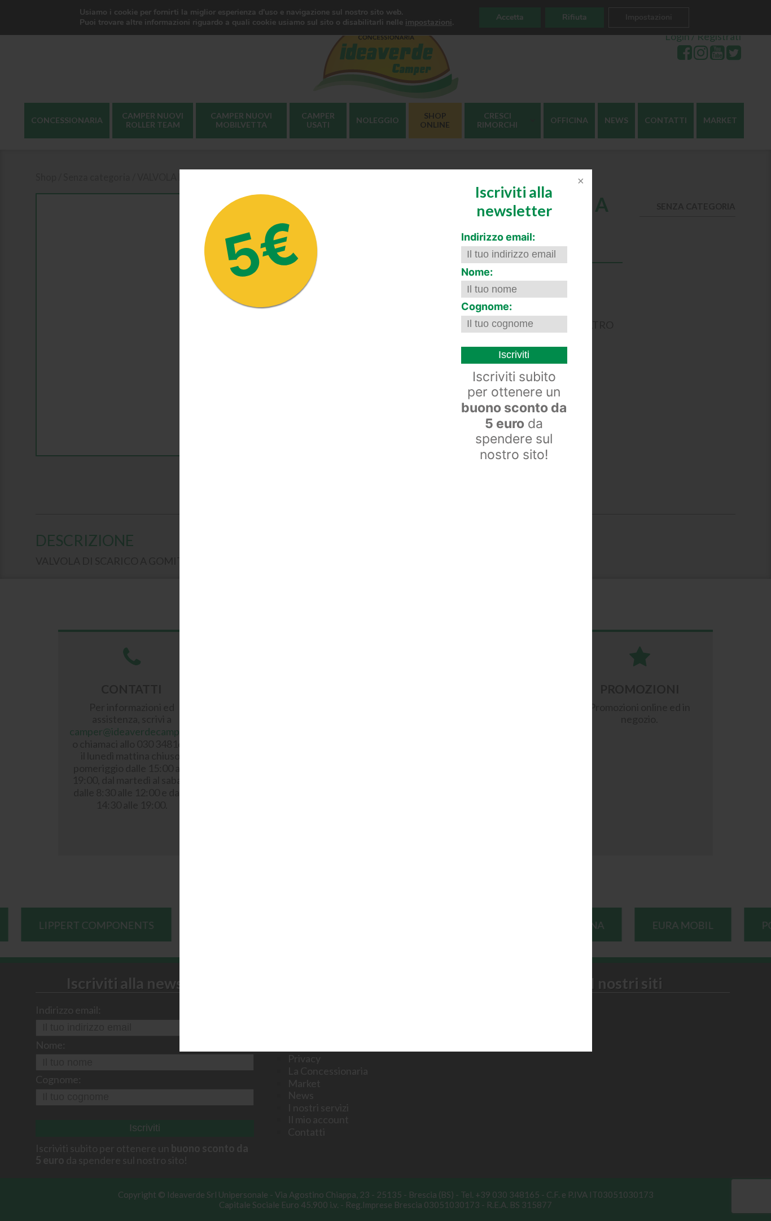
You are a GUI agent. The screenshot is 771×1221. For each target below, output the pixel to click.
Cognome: (486, 306)
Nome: (477, 272)
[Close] (579, 181)
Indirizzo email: (498, 237)
